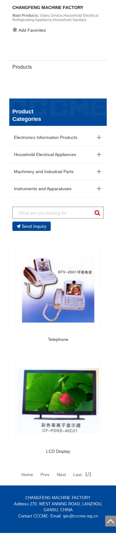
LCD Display (58, 451)
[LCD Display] (58, 401)
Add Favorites (32, 30)
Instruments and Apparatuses (42, 188)
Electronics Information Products (45, 137)
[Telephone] (58, 289)
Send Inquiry (34, 226)
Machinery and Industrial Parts (44, 171)
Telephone (58, 339)
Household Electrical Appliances (45, 154)
